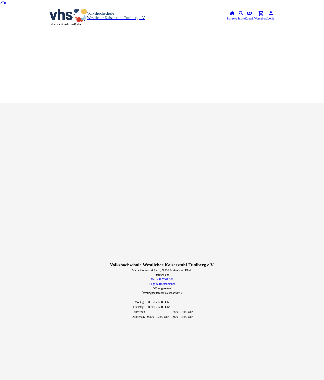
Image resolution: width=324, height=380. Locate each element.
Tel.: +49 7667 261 (162, 279)
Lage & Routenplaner (162, 283)
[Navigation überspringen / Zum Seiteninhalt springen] (3, 2)
